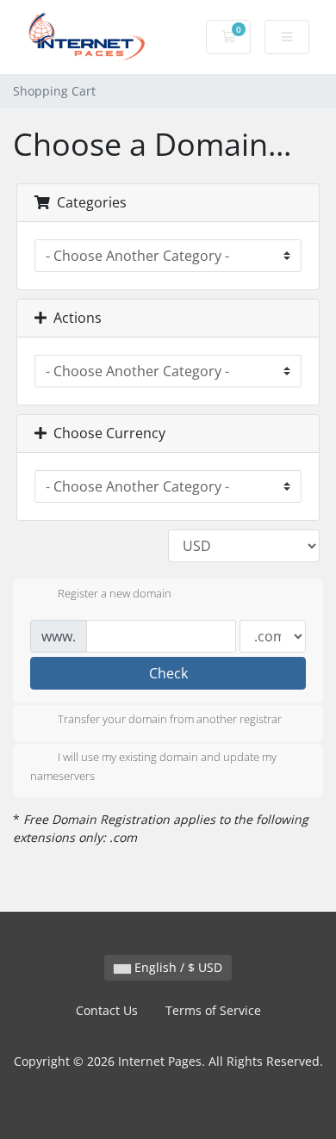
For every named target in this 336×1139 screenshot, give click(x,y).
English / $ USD (176, 967)
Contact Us (107, 1010)
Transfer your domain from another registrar (170, 719)
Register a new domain (114, 593)
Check (168, 673)
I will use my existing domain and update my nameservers (153, 767)
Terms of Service (213, 1010)
